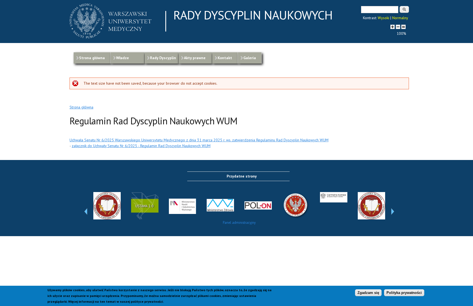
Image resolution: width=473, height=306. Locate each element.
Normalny (400, 17)
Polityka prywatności (404, 293)
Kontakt (225, 57)
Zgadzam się (368, 293)
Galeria (249, 57)
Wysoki (383, 17)
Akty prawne (195, 57)
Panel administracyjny (239, 222)
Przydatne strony (242, 176)
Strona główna (92, 57)
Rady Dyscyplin (163, 57)
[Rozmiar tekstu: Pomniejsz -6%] (398, 27)
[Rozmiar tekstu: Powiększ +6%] (392, 27)
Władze (122, 57)
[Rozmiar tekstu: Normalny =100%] (403, 27)
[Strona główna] (111, 37)
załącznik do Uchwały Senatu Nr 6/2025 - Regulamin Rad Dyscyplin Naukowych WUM (141, 145)
